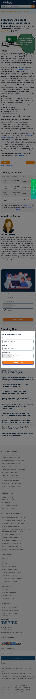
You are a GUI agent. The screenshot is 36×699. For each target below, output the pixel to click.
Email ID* (4, 345)
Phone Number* (6, 352)
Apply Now (18, 363)
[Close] (32, 334)
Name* (4, 338)
